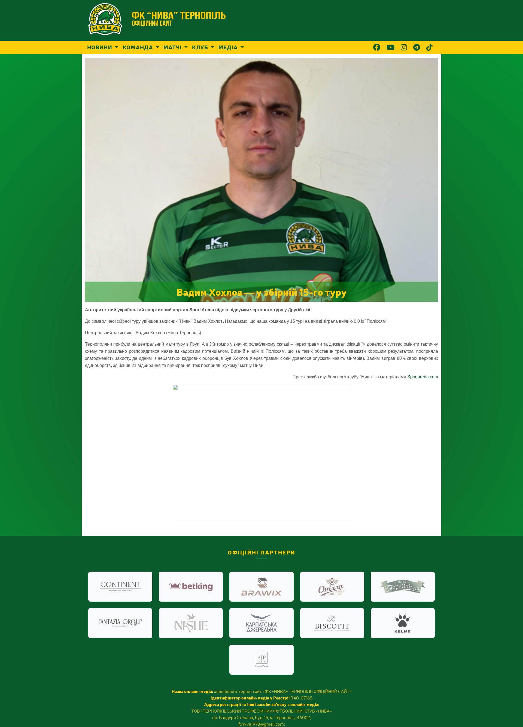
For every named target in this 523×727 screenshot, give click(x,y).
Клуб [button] (200, 47)
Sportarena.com (422, 377)
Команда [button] (138, 47)
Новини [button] (100, 47)
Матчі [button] (173, 47)
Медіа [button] (228, 47)
